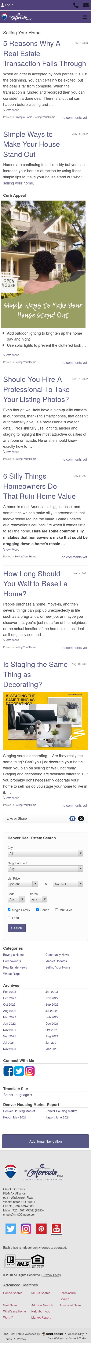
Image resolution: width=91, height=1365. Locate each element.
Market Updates (56, 961)
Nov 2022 (52, 998)
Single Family (21, 910)
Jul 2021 (9, 1042)
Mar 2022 (9, 1017)
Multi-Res (66, 910)
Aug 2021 (52, 1036)
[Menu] (85, 17)
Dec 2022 (9, 998)
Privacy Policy (52, 1275)
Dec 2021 (52, 1023)
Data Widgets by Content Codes (67, 1338)
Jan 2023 (52, 991)
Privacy (21, 1339)
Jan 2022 (9, 1023)
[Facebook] (8, 1070)
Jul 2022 (51, 1011)
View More (11, 109)
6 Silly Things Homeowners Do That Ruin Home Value (39, 485)
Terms (8, 1339)
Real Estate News (15, 967)
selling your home (18, 183)
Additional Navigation (45, 1141)
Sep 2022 (52, 1004)
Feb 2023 (9, 991)
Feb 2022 (52, 1017)
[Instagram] (19, 1070)
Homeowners (12, 961)
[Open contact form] (86, 4)
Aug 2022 (9, 1011)
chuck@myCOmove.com (19, 1214)
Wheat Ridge (12, 973)
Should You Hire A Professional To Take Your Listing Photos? (36, 389)
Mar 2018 (52, 1049)
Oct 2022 (9, 1004)
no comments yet (74, 117)
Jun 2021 (52, 1042)
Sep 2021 (9, 1036)
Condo (44, 910)
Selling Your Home (44, 117)
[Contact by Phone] (76, 4)
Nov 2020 (9, 1049)
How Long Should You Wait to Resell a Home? (35, 583)
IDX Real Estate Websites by (22, 1334)
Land (15, 918)
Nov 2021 (9, 1030)
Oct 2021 (52, 1030)
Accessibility (76, 1334)
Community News (57, 954)
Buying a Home (23, 117)
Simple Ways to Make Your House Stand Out (31, 144)
